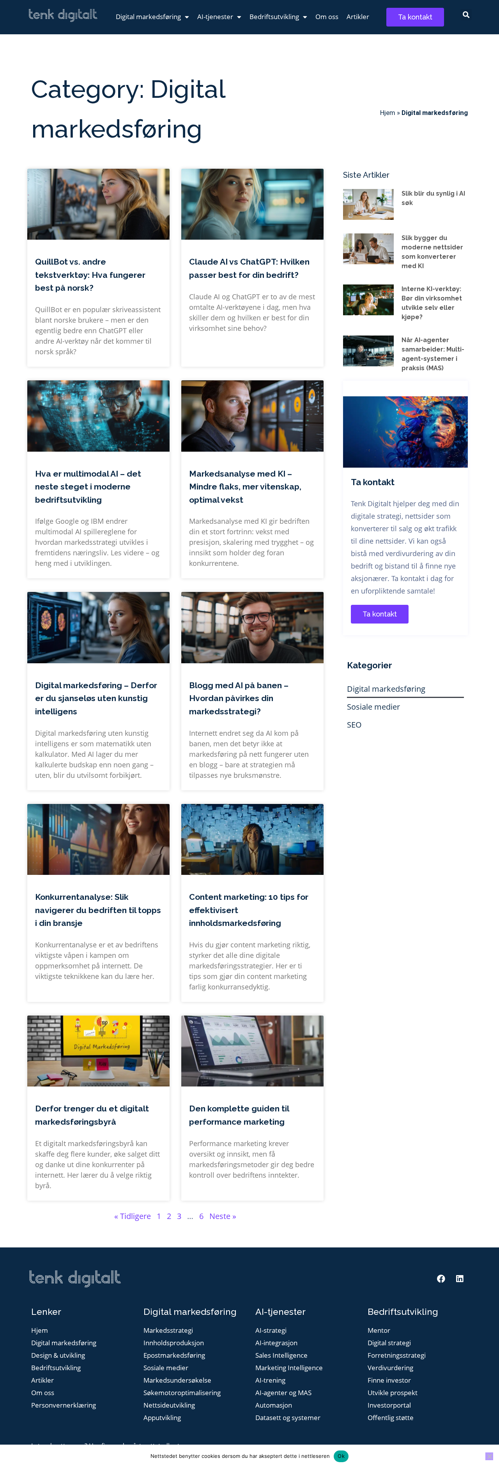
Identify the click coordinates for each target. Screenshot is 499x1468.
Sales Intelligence (281, 1355)
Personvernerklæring (63, 1405)
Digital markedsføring (148, 16)
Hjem (387, 113)
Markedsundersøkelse (177, 1380)
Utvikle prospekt (393, 1393)
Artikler (358, 16)
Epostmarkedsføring (174, 1355)
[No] (489, 1456)
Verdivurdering (390, 1368)
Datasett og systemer (287, 1418)
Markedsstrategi (168, 1331)
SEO (354, 724)
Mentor (379, 1331)
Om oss (326, 16)
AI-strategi (271, 1331)
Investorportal (389, 1405)
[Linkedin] (459, 1279)
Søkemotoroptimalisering (182, 1393)
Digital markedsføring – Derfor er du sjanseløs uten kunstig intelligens (96, 698)
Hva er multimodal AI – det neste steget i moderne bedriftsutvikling (88, 487)
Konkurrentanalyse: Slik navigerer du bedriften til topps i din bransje (98, 910)
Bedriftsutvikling (274, 16)
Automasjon (273, 1405)
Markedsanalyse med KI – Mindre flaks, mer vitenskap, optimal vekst (245, 487)
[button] (466, 14)
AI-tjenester (215, 16)
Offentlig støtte (391, 1418)
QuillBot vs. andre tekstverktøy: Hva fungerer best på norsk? (90, 275)
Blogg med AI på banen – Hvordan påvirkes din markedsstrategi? (238, 698)
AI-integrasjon (276, 1343)
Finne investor (389, 1380)
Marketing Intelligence (289, 1368)
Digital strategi (389, 1343)
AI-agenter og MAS (283, 1393)
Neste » (222, 1216)
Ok (341, 1456)
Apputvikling (162, 1418)
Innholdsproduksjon (173, 1343)
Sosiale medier (373, 706)
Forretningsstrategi (397, 1355)
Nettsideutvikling (169, 1405)
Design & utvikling (58, 1355)
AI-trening (270, 1380)
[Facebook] (441, 1279)
